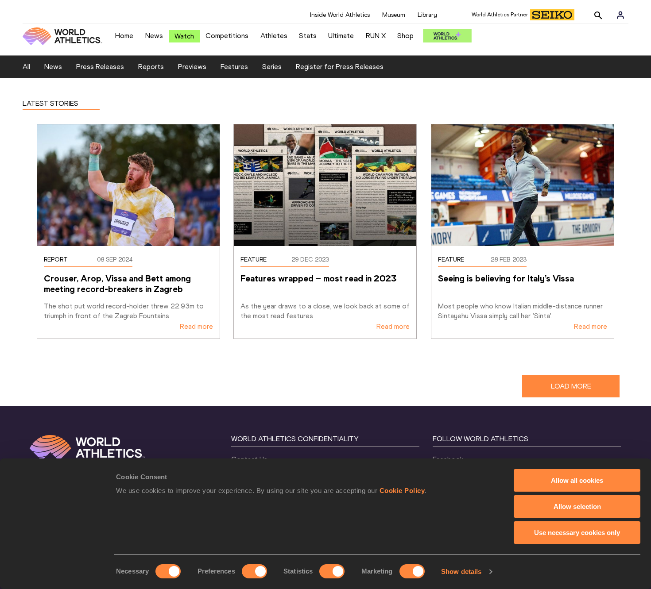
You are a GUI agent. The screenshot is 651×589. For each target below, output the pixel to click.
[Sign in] (620, 15)
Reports (151, 66)
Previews (192, 66)
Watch (184, 36)
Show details (461, 571)
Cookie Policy (402, 490)
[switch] (254, 571)
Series (272, 66)
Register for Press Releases (340, 66)
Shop (405, 35)
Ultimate (341, 35)
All (26, 66)
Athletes (273, 35)
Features (234, 66)
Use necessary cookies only (577, 532)
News (154, 35)
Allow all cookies (577, 480)
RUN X (376, 35)
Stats (308, 35)
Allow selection (577, 506)
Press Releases (100, 66)
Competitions (226, 35)
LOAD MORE (571, 386)
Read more (196, 326)
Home (124, 35)
